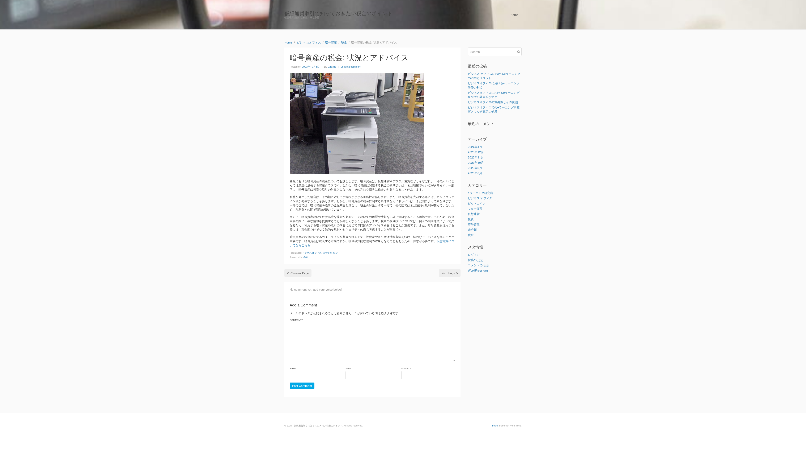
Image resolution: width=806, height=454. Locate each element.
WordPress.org (478, 270)
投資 (471, 219)
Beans (495, 425)
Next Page (448, 273)
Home (514, 15)
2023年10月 (476, 162)
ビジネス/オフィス (311, 252)
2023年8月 (475, 173)
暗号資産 (327, 252)
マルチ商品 (475, 208)
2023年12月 (476, 152)
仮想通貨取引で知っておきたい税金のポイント (338, 13)
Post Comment (302, 386)
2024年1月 (475, 147)
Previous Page (299, 273)
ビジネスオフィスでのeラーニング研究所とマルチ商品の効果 (493, 109)
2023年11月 (476, 157)
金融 (305, 257)
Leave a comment (351, 66)
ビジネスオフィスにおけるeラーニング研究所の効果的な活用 (493, 94)
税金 (335, 252)
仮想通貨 (474, 214)
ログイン (474, 254)
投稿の (475, 260)
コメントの (478, 265)
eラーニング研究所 (480, 193)
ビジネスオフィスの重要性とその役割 (493, 102)
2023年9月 (475, 168)
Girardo (332, 66)
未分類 (472, 229)
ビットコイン (476, 203)
